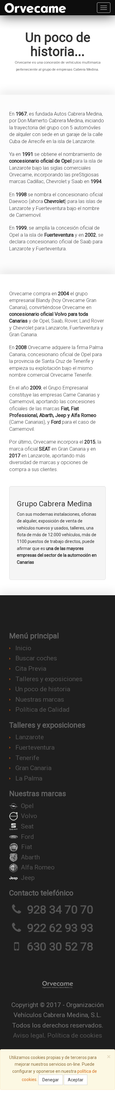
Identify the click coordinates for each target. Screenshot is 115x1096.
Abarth (30, 857)
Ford (27, 836)
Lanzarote (29, 737)
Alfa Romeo (38, 867)
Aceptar (75, 1079)
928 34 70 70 (60, 909)
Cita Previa (30, 668)
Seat (27, 826)
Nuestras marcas (39, 699)
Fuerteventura (35, 747)
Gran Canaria (33, 768)
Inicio (23, 648)
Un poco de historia (42, 689)
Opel (27, 806)
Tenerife (27, 758)
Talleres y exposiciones (48, 679)
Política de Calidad (42, 709)
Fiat (26, 847)
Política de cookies (74, 1035)
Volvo (29, 816)
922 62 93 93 (60, 928)
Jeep (28, 877)
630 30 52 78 (60, 946)
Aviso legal (28, 1035)
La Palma (28, 778)
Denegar (50, 1079)
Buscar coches (36, 658)
